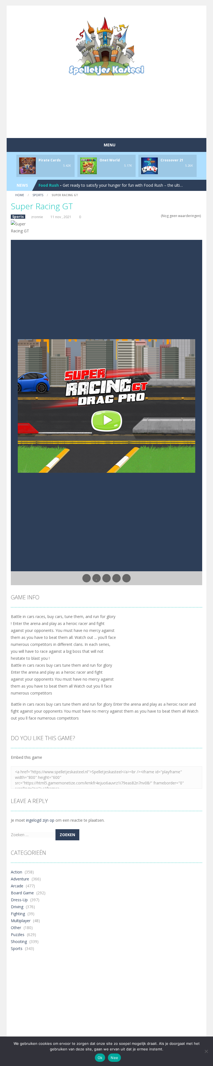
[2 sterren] (147, 215)
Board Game (22, 892)
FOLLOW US (130, 11)
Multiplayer (21, 920)
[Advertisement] (112, 118)
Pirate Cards (50, 160)
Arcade (17, 885)
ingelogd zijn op (40, 820)
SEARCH (83, 11)
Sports (37, 195)
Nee (114, 1057)
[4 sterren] (154, 215)
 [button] (116, 578)
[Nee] (206, 1051)
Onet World (110, 160)
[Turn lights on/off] (86, 578)
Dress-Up (19, 899)
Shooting (19, 941)
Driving (17, 906)
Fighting (18, 913)
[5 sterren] (158, 215)
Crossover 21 (172, 160)
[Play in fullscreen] (106, 578)
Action (16, 872)
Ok (100, 1057)
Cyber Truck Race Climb (62, 185)
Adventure (20, 879)
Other (16, 927)
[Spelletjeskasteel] (106, 46)
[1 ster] (144, 215)
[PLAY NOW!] (27, 165)
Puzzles (17, 934)
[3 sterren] (151, 215)
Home (19, 195)
